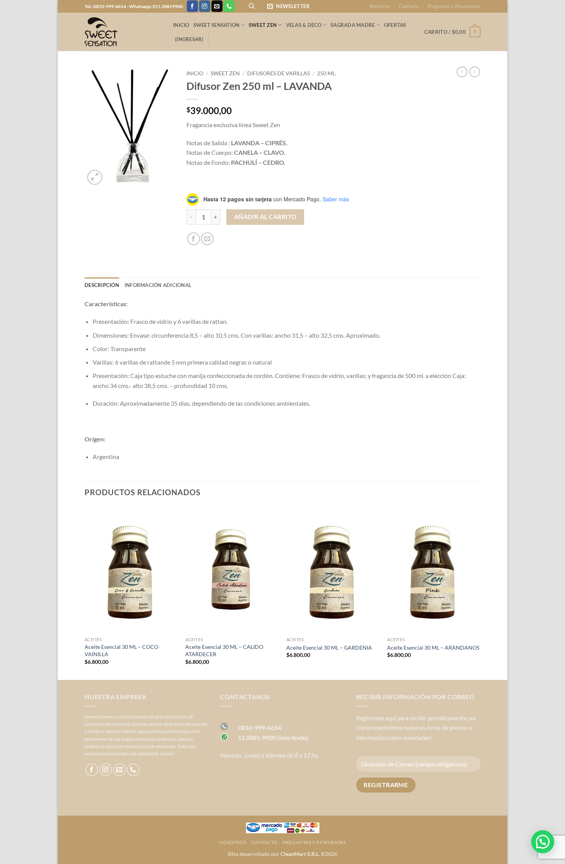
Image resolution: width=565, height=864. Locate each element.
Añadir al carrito (265, 216)
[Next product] (462, 71)
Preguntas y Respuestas (453, 6)
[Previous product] (474, 71)
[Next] (480, 592)
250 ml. (326, 73)
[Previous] (85, 592)
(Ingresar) (189, 39)
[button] (290, 6)
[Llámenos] (228, 6)
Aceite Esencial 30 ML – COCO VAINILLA (121, 650)
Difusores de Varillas (278, 73)
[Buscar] (251, 6)
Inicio (181, 25)
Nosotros (379, 6)
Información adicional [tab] (158, 285)
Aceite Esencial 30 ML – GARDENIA (329, 647)
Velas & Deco (304, 25)
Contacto (409, 6)
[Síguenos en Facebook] (192, 6)
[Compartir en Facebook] (193, 238)
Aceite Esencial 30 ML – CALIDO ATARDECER (224, 650)
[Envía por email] (207, 238)
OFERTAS (395, 25)
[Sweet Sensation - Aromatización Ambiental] (123, 32)
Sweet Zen (263, 25)
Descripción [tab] (102, 285)
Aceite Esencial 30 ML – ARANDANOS (433, 647)
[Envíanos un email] (217, 6)
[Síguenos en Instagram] (204, 6)
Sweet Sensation (216, 25)
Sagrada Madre (353, 25)
